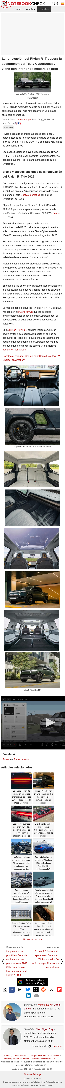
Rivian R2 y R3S (18, 330)
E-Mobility (8, 127)
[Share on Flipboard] (59, 989)
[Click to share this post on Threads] (20, 990)
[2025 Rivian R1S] (32, 670)
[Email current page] (36, 995)
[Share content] (5, 990)
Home (18, 9)
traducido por (25, 119)
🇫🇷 (19, 123)
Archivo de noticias (21, 1058)
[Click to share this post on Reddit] (43, 989)
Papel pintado (21, 759)
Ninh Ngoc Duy (44, 1029)
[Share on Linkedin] (28, 995)
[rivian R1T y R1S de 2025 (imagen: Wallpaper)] (32, 82)
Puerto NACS (25, 311)
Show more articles (32, 939)
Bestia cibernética (30, 195)
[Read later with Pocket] (51, 989)
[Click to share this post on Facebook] (12, 990)
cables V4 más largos (14, 349)
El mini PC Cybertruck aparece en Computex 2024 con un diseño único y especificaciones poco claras (45, 959)
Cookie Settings (32, 1074)
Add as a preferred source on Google (35, 981)
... (61, 9)
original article (45, 1004)
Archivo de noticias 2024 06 (43, 1058)
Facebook (56, 1046)
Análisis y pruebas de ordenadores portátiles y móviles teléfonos (31, 1055)
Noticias (44, 9)
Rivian (6, 759)
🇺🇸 (16, 123)
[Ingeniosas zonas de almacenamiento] (32, 426)
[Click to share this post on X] (35, 989)
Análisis (30, 9)
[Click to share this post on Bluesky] (28, 990)
